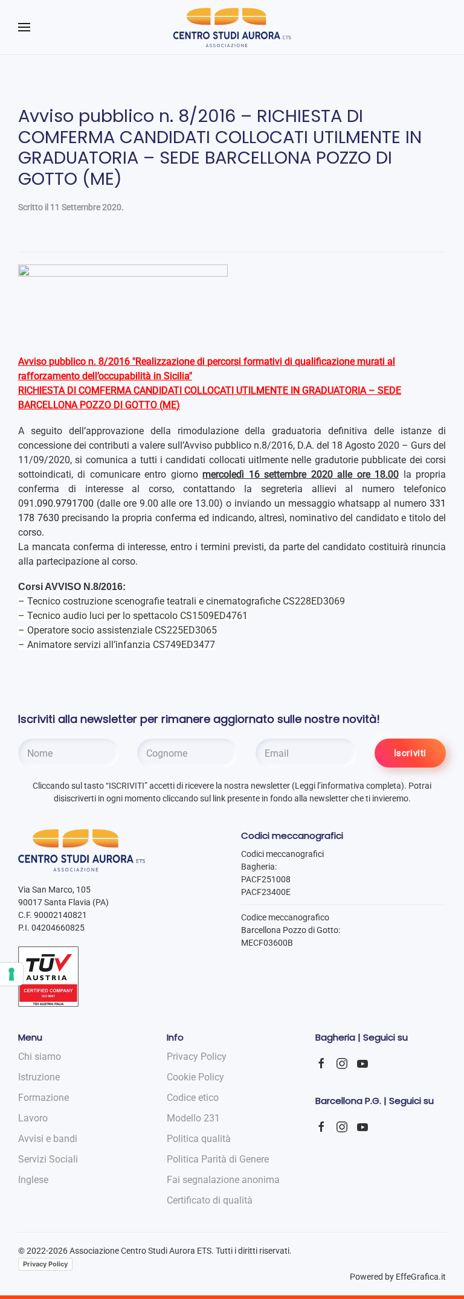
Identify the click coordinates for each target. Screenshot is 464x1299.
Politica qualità (199, 1138)
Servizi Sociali (48, 1159)
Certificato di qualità (210, 1200)
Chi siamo (39, 1056)
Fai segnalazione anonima (223, 1179)
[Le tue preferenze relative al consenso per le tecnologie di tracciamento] (11, 974)
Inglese (33, 1179)
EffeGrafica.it (421, 1276)
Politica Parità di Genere (218, 1159)
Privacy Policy (45, 1264)
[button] (24, 27)
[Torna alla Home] (232, 27)
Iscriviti (410, 753)
